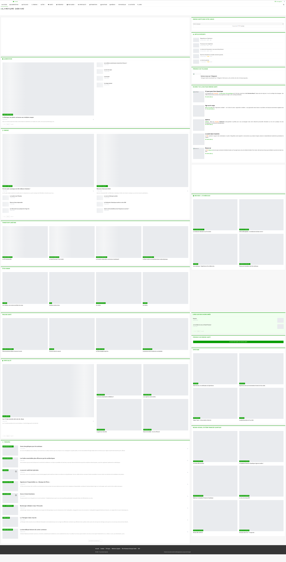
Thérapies (60, 4)
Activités (132, 4)
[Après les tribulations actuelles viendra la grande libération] (196, 56)
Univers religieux (100, 429)
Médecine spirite (95, 40)
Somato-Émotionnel (7, 529)
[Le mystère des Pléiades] (5, 197)
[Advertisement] (238, 179)
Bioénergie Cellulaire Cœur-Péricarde (31, 506)
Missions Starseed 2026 (104, 189)
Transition (94, 4)
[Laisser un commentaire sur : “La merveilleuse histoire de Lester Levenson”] (187, 532)
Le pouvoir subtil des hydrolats (29, 470)
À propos (108, 548)
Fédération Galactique (102, 186)
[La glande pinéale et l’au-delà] (261, 403)
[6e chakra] (165, 288)
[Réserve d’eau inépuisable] (5, 204)
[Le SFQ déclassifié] (25, 242)
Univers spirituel (100, 394)
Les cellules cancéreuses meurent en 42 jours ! (115, 63)
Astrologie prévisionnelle (102, 257)
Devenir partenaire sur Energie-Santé (238, 341)
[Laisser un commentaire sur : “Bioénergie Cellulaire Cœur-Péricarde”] (187, 508)
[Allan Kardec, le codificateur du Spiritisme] (215, 368)
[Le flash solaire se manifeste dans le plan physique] (165, 242)
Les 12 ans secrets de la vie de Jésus (13, 419)
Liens (140, 4)
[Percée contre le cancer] (72, 334)
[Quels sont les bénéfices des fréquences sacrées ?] (100, 210)
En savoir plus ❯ (209, 96)
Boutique (104, 4)
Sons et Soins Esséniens (27, 494)
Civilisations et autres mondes (148, 257)
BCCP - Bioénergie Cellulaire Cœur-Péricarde (8, 505)
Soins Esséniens (6, 494)
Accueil (5, 4)
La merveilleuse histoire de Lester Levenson (33, 529)
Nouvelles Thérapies (244, 229)
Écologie (25, 4)
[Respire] (280, 320)
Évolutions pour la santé (199, 229)
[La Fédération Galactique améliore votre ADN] (100, 204)
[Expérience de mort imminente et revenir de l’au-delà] (261, 368)
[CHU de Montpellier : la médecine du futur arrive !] (261, 214)
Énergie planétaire (7, 186)
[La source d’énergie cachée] (100, 197)
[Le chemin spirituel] (196, 62)
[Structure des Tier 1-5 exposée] (261, 515)
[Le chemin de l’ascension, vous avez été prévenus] (196, 51)
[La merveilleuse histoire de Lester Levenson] (10, 534)
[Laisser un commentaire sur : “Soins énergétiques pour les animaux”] (187, 448)
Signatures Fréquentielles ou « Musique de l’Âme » (35, 482)
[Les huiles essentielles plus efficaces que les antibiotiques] (10, 462)
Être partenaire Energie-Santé (129, 548)
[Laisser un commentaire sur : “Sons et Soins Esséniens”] (187, 496)
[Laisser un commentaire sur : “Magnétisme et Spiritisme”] (100, 50)
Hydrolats (5, 470)
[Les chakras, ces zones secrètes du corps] (25, 288)
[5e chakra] (118, 288)
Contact (16, 1)
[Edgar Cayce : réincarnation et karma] (215, 403)
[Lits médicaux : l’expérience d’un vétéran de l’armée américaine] (215, 249)
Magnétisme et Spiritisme (95, 43)
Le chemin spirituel (204, 60)
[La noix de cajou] (100, 71)
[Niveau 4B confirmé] (215, 515)
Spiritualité (82, 4)
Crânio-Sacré (6, 517)
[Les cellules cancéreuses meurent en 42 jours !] (100, 64)
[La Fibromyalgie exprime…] (118, 334)
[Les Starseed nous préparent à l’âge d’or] (5, 210)
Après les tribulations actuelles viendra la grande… (212, 54)
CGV (139, 548)
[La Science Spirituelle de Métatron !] (119, 380)
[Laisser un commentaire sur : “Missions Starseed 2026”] (187, 191)
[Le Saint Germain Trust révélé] (72, 242)
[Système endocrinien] (72, 288)
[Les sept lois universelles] (165, 380)
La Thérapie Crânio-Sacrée (28, 518)
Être (43, 4)
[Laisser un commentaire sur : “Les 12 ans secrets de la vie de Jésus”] (93, 421)
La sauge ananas (108, 83)
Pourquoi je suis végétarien (206, 43)
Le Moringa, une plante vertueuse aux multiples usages (18, 117)
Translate (242, 26)
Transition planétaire (244, 461)
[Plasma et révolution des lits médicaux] (261, 249)
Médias (113, 4)
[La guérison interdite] (119, 414)
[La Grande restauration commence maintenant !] (118, 242)
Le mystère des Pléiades (16, 196)
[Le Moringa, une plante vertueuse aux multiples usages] (48, 89)
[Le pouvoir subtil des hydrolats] (10, 474)
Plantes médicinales (8, 114)
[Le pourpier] (100, 78)
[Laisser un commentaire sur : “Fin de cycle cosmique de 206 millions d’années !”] (93, 191)
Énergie (35, 4)
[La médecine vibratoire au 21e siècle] (215, 214)
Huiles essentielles (7, 458)
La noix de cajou (108, 69)
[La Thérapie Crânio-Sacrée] (10, 522)
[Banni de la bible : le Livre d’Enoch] (165, 414)
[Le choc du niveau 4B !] (261, 481)
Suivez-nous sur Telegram (209, 76)
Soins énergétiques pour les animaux (8, 446)
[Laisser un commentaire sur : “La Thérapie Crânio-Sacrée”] (187, 520)
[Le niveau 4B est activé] (215, 446)
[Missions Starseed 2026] (142, 160)
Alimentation (14, 4)
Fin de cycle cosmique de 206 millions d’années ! (16, 189)
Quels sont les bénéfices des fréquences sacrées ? (116, 208)
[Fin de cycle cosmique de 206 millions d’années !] (48, 160)
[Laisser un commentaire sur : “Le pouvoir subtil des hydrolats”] (187, 472)
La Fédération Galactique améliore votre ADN (115, 202)
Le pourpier (107, 76)
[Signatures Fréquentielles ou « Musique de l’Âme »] (10, 486)
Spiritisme (196, 383)
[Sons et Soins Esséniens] (10, 498)
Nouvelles (123, 4)
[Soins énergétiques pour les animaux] (10, 451)
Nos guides (71, 4)
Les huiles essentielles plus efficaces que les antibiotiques (37, 458)
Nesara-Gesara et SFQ (7, 257)
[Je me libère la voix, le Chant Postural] (280, 326)
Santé (51, 4)
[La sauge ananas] (100, 85)
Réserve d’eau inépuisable (16, 202)
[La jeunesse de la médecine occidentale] (165, 334)
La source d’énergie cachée (111, 196)
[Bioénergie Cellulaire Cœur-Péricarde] (10, 510)
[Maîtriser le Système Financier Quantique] (215, 481)
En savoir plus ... (95, 46)
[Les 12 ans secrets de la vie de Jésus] (48, 390)
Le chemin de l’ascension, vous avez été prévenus (212, 49)
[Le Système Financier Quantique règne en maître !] (261, 446)
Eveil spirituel (6, 416)
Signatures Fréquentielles (8, 482)
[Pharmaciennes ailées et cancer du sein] (25, 334)
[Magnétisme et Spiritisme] (196, 40)
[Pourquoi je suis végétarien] (196, 45)
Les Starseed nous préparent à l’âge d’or (19, 208)
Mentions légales (116, 548)
